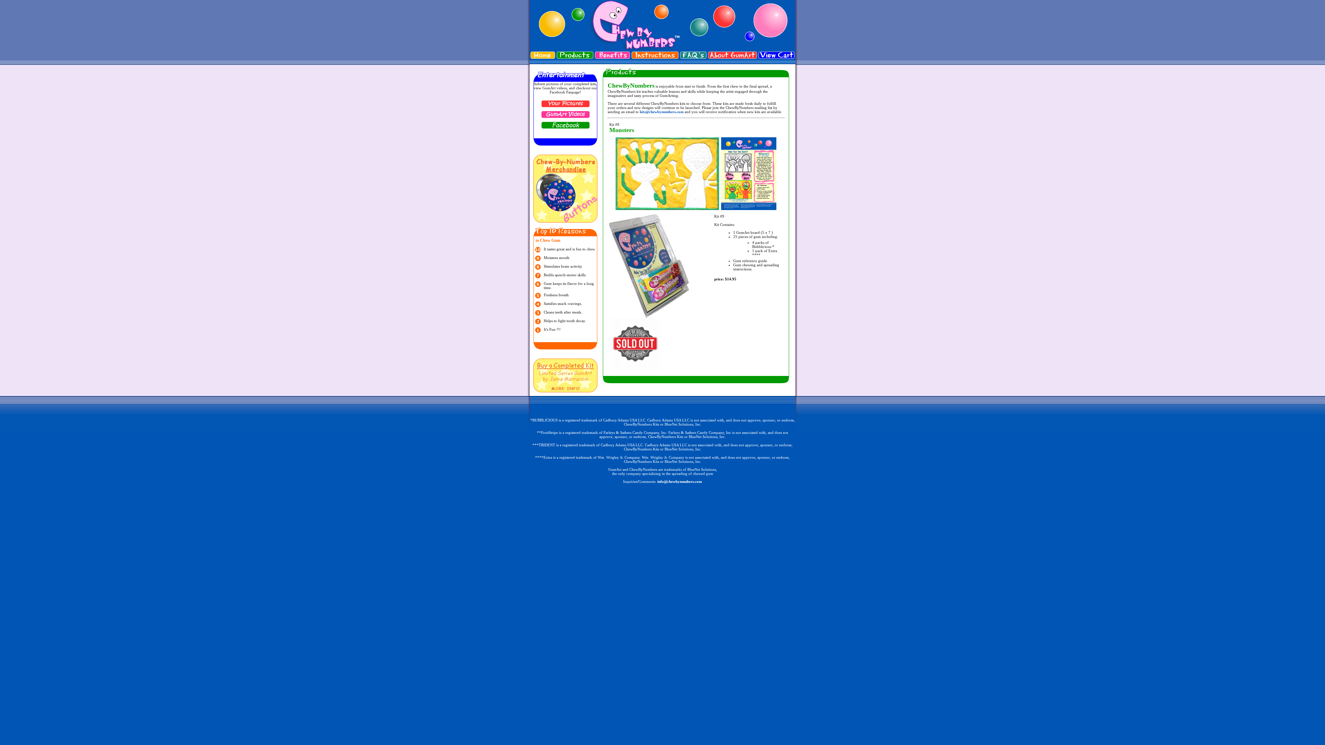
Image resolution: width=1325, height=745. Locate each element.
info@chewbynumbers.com (679, 481)
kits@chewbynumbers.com (662, 112)
